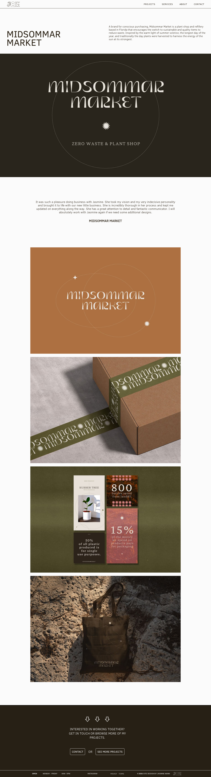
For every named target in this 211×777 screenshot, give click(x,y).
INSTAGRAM (92, 774)
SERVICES (167, 4)
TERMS (121, 774)
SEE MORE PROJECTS (110, 751)
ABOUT (183, 4)
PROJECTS (149, 4)
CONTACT (199, 4)
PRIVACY (113, 774)
